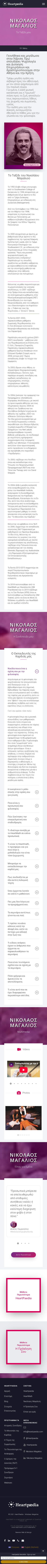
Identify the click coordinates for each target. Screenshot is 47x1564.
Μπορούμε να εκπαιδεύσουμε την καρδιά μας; (17, 866)
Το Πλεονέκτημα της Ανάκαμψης (13, 1451)
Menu (25, 48)
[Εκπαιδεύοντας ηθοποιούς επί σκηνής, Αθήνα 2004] (23, 1118)
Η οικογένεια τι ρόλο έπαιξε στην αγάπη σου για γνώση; (19, 792)
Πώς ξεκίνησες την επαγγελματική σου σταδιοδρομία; (17, 819)
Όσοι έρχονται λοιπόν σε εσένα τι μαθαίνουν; (19, 892)
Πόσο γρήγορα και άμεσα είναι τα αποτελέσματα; (16, 979)
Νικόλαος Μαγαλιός (32, 1401)
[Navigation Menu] (43, 4)
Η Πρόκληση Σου (31, 1406)
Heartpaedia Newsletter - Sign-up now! (23, 1554)
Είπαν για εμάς (30, 1412)
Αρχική (7, 1391)
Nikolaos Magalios (34, 1451)
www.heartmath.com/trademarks (23, 1527)
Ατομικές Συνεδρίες (13, 1425)
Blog (6, 1401)
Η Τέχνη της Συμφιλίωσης (9, 1442)
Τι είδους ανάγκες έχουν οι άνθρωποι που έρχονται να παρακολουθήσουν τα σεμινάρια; (19, 948)
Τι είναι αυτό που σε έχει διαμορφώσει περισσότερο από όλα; (18, 992)
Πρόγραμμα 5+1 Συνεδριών (10, 1470)
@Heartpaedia (32, 1438)
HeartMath (28, 1396)
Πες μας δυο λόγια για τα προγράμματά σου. (18, 903)
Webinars (8, 1483)
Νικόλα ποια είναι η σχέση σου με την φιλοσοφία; (17, 671)
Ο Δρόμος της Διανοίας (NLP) (10, 1461)
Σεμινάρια (8, 1477)
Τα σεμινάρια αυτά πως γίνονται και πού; (19, 914)
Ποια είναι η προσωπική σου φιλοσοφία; (15, 806)
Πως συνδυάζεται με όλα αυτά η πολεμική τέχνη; (18, 880)
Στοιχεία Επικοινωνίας (10, 1408)
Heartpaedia (29, 1391)
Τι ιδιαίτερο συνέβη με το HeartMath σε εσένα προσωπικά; (19, 833)
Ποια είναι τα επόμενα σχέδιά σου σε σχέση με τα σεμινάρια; (19, 965)
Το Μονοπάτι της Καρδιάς (11, 1433)
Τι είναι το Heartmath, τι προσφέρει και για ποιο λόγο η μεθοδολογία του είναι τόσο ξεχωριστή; (19, 850)
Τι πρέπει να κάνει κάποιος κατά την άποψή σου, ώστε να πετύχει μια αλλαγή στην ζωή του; (17, 929)
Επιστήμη (8, 1396)
